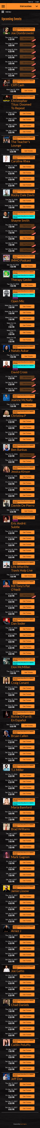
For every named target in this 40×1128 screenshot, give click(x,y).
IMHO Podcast (21, 260)
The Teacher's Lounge (20, 143)
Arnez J (16, 931)
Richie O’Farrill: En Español (21, 718)
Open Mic (17, 301)
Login (37, 2)
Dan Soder (18, 623)
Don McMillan (20, 667)
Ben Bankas (19, 449)
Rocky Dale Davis (22, 195)
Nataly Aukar (20, 350)
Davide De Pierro (22, 505)
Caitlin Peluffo (20, 1045)
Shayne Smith (20, 220)
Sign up (30, 2)
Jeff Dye (16, 1079)
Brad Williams (20, 829)
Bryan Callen (19, 736)
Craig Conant (20, 682)
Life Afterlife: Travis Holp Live (22, 568)
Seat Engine (23, 1124)
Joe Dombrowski (22, 33)
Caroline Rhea (20, 161)
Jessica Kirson (20, 471)
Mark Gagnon (20, 857)
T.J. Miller (17, 770)
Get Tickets (28, 90)
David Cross (19, 372)
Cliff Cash (17, 85)
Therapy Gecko (21, 279)
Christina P (18, 415)
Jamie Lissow (20, 891)
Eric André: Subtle (18, 525)
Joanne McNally (22, 400)
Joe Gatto (17, 971)
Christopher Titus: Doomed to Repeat (21, 104)
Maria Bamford (21, 807)
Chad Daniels (20, 1005)
